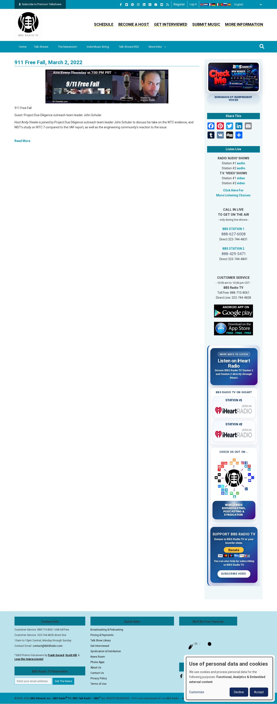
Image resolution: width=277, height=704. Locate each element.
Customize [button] (196, 692)
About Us (95, 667)
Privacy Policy (98, 678)
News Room (97, 656)
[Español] (229, 4)
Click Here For (233, 190)
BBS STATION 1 (233, 229)
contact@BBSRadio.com (48, 645)
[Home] (28, 24)
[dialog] (229, 678)
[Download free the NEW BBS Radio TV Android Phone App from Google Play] (233, 310)
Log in (193, 4)
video (241, 178)
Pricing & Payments (102, 635)
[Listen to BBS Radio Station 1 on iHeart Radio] (234, 410)
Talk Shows (41, 46)
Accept (259, 692)
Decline (239, 692)
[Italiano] (218, 4)
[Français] (210, 4)
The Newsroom (67, 46)
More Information (244, 24)
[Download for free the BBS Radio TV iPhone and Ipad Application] (233, 328)
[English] (202, 4)
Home (22, 46)
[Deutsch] (214, 4)
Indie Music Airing (98, 46)
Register (179, 4)
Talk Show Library (100, 640)
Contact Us (97, 673)
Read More (22, 141)
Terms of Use (98, 683)
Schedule (103, 24)
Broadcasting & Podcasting (106, 629)
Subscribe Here (234, 573)
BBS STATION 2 (233, 248)
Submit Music (206, 24)
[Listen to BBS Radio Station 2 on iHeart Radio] (234, 433)
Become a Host (133, 24)
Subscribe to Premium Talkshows (41, 4)
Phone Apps (97, 662)
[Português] (222, 4)
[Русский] (225, 4)
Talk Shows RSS (129, 46)
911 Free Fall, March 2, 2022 (48, 62)
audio (241, 163)
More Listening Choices (233, 195)
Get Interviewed (170, 24)
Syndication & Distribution (105, 651)
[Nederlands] (206, 4)
